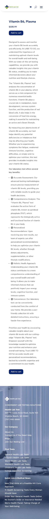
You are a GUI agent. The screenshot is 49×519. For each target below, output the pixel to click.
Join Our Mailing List (14, 442)
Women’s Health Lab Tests (17, 464)
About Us (9, 432)
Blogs (7, 438)
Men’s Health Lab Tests (16, 461)
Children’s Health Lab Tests (18, 467)
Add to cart (16, 33)
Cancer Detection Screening (18, 471)
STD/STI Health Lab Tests (17, 457)
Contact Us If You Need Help (18, 435)
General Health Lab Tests (17, 454)
